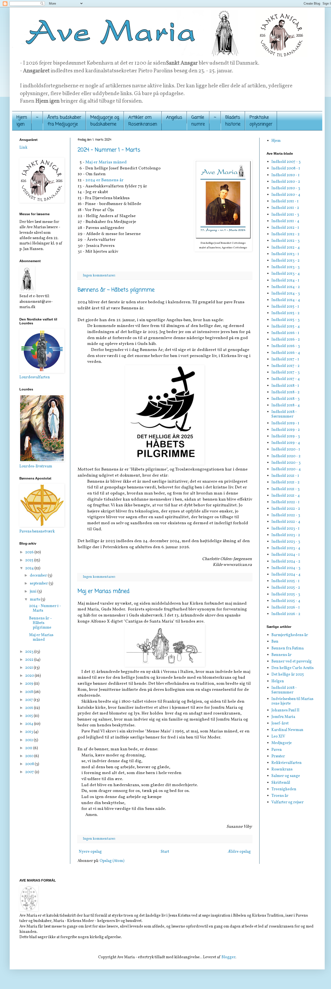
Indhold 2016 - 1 (285, 333)
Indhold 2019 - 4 (285, 443)
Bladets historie (232, 121)
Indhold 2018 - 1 (285, 385)
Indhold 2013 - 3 (285, 267)
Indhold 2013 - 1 (285, 254)
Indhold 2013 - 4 (285, 273)
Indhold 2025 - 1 (285, 581)
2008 (30, 764)
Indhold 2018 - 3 (285, 399)
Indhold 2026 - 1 (285, 607)
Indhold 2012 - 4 (285, 247)
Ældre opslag (239, 851)
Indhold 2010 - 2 (285, 181)
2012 (29, 740)
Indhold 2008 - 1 (285, 168)
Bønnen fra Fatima (287, 648)
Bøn (274, 641)
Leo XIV (278, 736)
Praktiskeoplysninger (261, 121)
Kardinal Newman (287, 730)
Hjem (276, 141)
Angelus (174, 117)
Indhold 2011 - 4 (285, 221)
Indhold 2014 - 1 (285, 280)
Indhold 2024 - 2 (285, 561)
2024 (29, 568)
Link (23, 147)
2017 (29, 700)
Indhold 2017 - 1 (285, 359)
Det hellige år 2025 (287, 674)
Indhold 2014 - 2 (285, 287)
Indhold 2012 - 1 (285, 227)
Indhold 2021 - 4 (285, 495)
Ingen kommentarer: (99, 275)
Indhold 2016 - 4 (285, 353)
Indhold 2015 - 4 (285, 326)
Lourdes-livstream (35, 466)
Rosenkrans (281, 769)
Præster (278, 756)
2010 (29, 756)
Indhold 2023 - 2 (285, 535)
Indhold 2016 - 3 (285, 346)
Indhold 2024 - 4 (285, 574)
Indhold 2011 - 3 (285, 214)
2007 (30, 772)
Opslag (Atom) (112, 861)
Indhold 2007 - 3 (285, 162)
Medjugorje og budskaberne (104, 121)
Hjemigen (21, 121)
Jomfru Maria (283, 717)
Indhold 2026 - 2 (285, 614)
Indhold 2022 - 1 (285, 502)
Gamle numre (198, 121)
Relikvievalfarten (286, 763)
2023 (29, 651)
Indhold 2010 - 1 (285, 175)
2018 (29, 692)
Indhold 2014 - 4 (285, 300)
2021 (29, 667)
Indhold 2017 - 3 (285, 372)
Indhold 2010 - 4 (285, 195)
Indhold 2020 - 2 (285, 456)
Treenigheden (283, 789)
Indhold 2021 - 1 (285, 476)
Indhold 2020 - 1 (285, 449)
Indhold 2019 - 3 (285, 436)
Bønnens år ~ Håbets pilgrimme (116, 290)
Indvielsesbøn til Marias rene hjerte (292, 701)
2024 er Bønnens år (104, 180)
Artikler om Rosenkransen (142, 121)
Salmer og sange (285, 776)
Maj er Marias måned (106, 162)
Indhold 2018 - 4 (285, 405)
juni (33, 591)
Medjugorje (281, 743)
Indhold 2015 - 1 (285, 306)
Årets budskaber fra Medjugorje (64, 121)
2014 (29, 724)
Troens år (279, 796)
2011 (29, 748)
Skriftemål (280, 782)
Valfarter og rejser (287, 802)
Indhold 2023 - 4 (285, 548)
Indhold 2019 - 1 (285, 423)
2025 (29, 560)
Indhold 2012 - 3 (285, 240)
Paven (276, 750)
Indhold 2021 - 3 (285, 489)
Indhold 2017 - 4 (285, 379)
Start (165, 851)
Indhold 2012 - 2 (285, 234)
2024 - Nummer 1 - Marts (109, 150)
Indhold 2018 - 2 (285, 392)
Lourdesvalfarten (34, 377)
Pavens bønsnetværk (37, 531)
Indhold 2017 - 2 (285, 366)
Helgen (277, 681)
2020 (30, 675)
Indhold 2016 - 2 (285, 339)
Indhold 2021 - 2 (285, 482)
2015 (29, 716)
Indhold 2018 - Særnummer (284, 414)
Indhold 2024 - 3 (285, 568)
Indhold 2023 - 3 (285, 541)
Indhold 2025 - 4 (285, 601)
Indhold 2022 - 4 (285, 522)
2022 (29, 659)
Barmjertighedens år (289, 635)
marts (35, 599)
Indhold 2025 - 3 (285, 594)
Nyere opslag (90, 851)
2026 (29, 552)
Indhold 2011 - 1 (285, 201)
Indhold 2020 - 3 (285, 462)
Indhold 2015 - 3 (285, 320)
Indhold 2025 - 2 (285, 587)
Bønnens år (281, 655)
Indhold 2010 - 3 (285, 188)
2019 (29, 683)
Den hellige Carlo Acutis (292, 668)
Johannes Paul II (285, 710)
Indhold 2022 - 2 (285, 508)
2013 (29, 732)
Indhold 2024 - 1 (285, 554)
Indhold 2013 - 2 (285, 260)
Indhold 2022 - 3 (285, 515)
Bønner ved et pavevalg (291, 661)
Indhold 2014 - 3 (285, 293)
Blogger (228, 957)
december (39, 575)
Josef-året (280, 723)
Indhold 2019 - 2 (285, 430)
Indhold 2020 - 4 (286, 469)
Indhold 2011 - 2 (285, 208)
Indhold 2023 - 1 (285, 528)
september (39, 583)
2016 (29, 708)
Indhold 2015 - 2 (285, 313)
